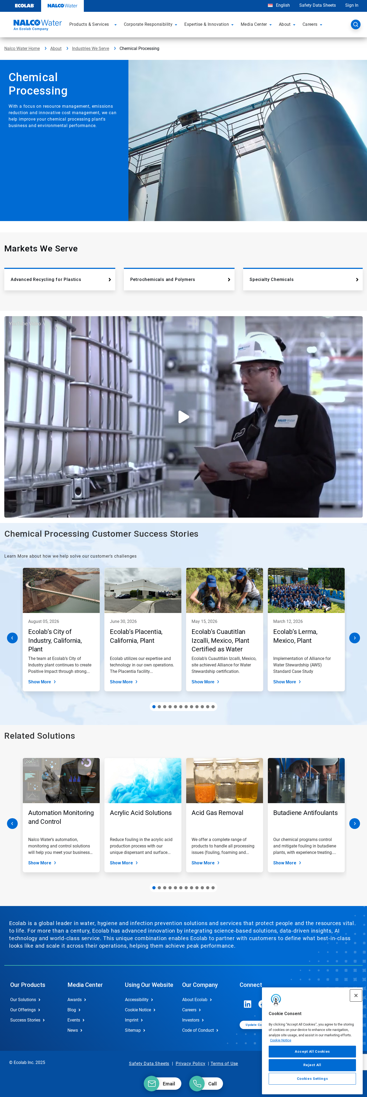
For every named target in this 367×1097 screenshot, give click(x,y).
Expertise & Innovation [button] (206, 24)
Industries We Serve (90, 48)
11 (207, 706)
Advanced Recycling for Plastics (46, 279)
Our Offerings (23, 1009)
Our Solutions (23, 999)
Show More (39, 682)
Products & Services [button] (89, 24)
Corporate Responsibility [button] (148, 24)
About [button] (285, 24)
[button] (116, 24)
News (72, 1030)
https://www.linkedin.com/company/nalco (247, 1004)
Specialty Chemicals (272, 279)
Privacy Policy (190, 1063)
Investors (190, 1020)
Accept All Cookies (312, 1051)
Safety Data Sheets (317, 5)
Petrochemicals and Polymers (163, 279)
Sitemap (133, 1030)
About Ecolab (194, 999)
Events (73, 1020)
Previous (12, 638)
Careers (189, 1009)
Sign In (351, 5)
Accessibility (137, 999)
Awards (74, 999)
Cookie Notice (280, 1040)
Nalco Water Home (22, 48)
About (56, 48)
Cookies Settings (312, 1079)
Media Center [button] (254, 24)
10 (202, 706)
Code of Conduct (198, 1030)
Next (354, 638)
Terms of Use (224, 1063)
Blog (71, 1009)
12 (213, 706)
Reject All (312, 1065)
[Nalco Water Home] (37, 26)
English (282, 5)
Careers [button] (310, 24)
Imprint (131, 1020)
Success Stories (25, 1020)
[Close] (356, 995)
